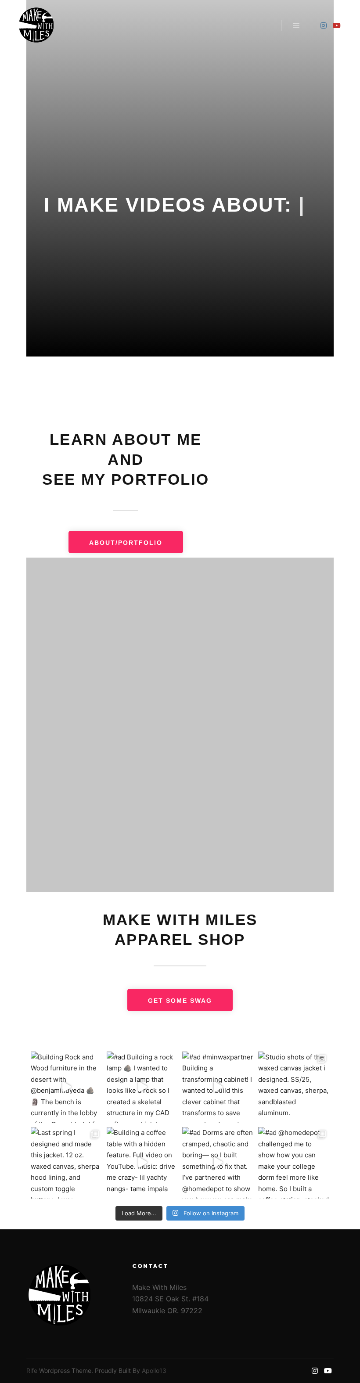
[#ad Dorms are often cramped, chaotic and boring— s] (218, 1163)
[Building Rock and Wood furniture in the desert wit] (66, 1087)
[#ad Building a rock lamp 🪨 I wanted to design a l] (142, 1087)
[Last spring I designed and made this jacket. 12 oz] (66, 1163)
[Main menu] (296, 25)
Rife (31, 1370)
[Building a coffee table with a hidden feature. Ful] (142, 1163)
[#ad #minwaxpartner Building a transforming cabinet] (218, 1087)
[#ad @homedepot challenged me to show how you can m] (294, 1163)
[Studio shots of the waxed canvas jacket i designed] (294, 1087)
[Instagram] (323, 25)
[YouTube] (336, 25)
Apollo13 (154, 1370)
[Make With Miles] (36, 25)
